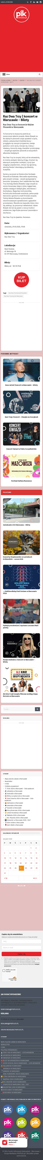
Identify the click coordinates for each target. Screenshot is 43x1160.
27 (21, 868)
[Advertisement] (21, 45)
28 (26, 868)
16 (36, 858)
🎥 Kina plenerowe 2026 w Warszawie (17, 810)
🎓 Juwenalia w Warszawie (13, 805)
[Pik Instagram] (40, 2)
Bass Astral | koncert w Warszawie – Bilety (21, 385)
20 (21, 863)
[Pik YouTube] (37, 2)
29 (31, 868)
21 (26, 863)
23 (36, 863)
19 (15, 863)
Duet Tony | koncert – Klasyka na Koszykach (21, 417)
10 (5, 858)
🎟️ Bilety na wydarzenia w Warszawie (17, 796)
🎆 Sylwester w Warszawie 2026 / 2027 (18, 820)
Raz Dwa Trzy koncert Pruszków (18, 293)
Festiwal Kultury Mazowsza (21, 481)
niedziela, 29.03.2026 (12, 227)
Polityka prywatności (12, 786)
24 (5, 868)
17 (5, 863)
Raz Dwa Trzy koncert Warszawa (13, 296)
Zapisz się (21, 954)
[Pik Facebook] (30, 2)
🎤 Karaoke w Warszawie (13, 808)
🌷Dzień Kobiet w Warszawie (14, 823)
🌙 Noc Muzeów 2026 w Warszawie (16, 818)
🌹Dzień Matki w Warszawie (14, 825)
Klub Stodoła (9, 249)
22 (31, 863)
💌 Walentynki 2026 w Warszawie (13, 1087)
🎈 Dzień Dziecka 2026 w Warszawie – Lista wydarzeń (20, 1063)
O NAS (7, 784)
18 (10, 863)
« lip (5, 878)
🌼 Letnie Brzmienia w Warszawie (16, 813)
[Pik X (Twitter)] (27, 2)
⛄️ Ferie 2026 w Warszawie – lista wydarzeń (19, 789)
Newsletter (8, 781)
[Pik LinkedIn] (34, 2)
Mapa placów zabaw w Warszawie (16, 779)
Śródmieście (23, 254)
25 (10, 868)
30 (36, 868)
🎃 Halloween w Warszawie (14, 803)
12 (15, 858)
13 (20, 858)
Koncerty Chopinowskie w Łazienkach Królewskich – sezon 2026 (17, 558)
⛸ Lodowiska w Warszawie (13, 791)
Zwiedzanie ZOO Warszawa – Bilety (16, 525)
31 (5, 873)
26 (15, 868)
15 (31, 858)
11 (10, 858)
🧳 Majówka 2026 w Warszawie (15, 815)
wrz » (35, 878)
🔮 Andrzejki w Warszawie (13, 794)
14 (26, 858)
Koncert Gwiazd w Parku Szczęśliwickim (21, 449)
